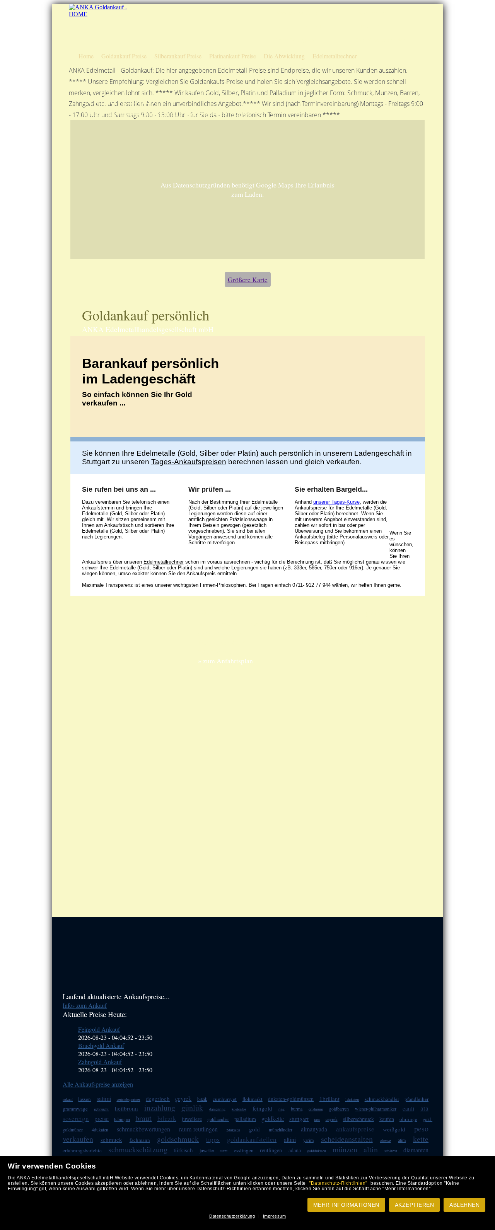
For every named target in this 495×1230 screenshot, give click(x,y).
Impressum (274, 1216)
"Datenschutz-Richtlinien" (338, 1183)
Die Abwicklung (284, 56)
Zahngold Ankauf (100, 1062)
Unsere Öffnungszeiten (296, 40)
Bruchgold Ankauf (101, 1045)
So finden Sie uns (372, 26)
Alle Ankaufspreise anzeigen (98, 1084)
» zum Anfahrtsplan (225, 660)
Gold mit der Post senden (380, 40)
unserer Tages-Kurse (336, 502)
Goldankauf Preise (124, 56)
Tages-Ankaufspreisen (188, 462)
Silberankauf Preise (177, 56)
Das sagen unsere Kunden (300, 26)
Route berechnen (372, 13)
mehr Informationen (346, 1205)
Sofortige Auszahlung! (296, 13)
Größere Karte (248, 279)
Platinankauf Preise (232, 56)
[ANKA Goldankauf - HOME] (99, 14)
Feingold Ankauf (99, 1029)
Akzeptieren (414, 1205)
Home (86, 56)
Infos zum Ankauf (85, 1005)
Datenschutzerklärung (232, 1216)
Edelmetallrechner (334, 56)
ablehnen (464, 1205)
